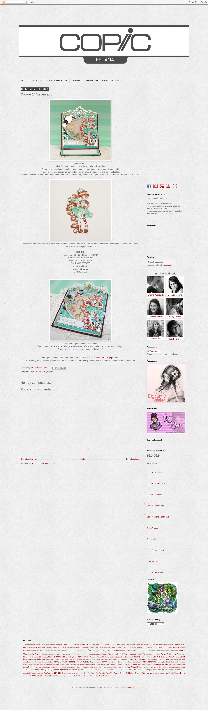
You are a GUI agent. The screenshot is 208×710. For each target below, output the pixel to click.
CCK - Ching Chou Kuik (162, 647)
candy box (115, 647)
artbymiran (163, 644)
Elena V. (181, 654)
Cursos (38, 654)
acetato (33, 644)
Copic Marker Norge (155, 572)
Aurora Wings (43, 647)
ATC (183, 645)
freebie (137, 657)
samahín (172, 667)
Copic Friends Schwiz (156, 550)
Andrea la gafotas (136, 644)
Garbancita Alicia (167, 657)
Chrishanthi (27, 651)
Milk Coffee (105, 664)
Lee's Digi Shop (134, 662)
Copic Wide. (107, 651)
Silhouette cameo (88, 670)
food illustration (115, 657)
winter (69, 676)
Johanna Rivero (40, 662)
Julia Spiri (49, 662)
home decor (124, 659)
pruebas (115, 667)
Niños (38, 667)
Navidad (31, 667)
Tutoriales (76, 80)
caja (96, 647)
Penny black (92, 667)
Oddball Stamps (46, 667)
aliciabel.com (94, 645)
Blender (70, 647)
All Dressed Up (106, 644)
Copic (32, 372)
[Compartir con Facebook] (61, 368)
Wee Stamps (50, 676)
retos (159, 667)
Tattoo (66, 673)
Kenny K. (57, 662)
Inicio (23, 80)
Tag (45, 673)
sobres (124, 670)
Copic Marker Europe (155, 506)
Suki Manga (31, 673)
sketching (111, 670)
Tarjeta (50, 673)
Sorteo (142, 670)
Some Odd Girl (134, 670)
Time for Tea (140, 673)
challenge (176, 647)
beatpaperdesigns (54, 647)
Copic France (152, 528)
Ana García (125, 644)
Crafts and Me (131, 651)
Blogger (132, 687)
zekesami (92, 676)
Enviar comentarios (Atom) (43, 464)
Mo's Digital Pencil (135, 664)
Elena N (172, 654)
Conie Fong (82, 651)
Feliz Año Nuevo (96, 657)
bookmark (76, 647)
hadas (33, 659)
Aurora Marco (30, 647)
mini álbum (113, 664)
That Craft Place (78, 673)
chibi (183, 647)
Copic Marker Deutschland (158, 517)
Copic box (99, 651)
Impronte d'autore (150, 659)
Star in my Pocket (163, 670)
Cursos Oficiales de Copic (57, 80)
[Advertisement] (166, 133)
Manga (66, 664)
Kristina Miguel (80, 662)
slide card (118, 670)
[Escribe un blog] (56, 368)
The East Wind (89, 673)
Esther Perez (59, 657)
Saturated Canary (38, 670)
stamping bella (151, 670)
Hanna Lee (81, 659)
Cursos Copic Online (111, 80)
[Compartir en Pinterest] (64, 368)
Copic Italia (151, 539)
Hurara (132, 659)
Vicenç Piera (179, 673)
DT (36, 372)
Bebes (64, 647)
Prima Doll (101, 667)
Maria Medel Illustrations (89, 664)
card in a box (128, 647)
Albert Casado (70, 645)
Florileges (105, 657)
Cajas (101, 647)
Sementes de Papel (74, 670)
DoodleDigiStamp (109, 654)
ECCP (143, 654)
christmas (36, 651)
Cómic (67, 651)
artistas (178, 645)
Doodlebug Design (94, 654)
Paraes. (74, 667)
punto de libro (124, 667)
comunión (73, 651)
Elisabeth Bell (28, 657)
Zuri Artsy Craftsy (102, 676)
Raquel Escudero (138, 667)
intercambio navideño (177, 659)
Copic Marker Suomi (155, 473)
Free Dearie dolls (127, 657)
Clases (42, 651)
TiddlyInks (130, 673)
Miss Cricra (42, 372)
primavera (108, 667)
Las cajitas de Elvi (114, 662)
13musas (26, 644)
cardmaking (138, 647)
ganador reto (154, 657)
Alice (78, 644)
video (25, 676)
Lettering (160, 662)
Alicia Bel (84, 645)
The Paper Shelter (118, 673)
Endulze (50, 657)
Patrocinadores (82, 667)
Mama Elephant (58, 664)
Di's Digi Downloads (49, 654)
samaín (177, 667)
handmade (50, 659)
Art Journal (154, 644)
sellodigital (50, 670)
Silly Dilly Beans (100, 670)
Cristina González (170, 651)
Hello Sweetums (113, 659)
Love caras (41, 664)
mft (99, 664)
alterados (116, 645)
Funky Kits (145, 657)
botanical (84, 647)
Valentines (156, 673)
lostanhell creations (30, 664)
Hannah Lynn (90, 659)
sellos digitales (60, 670)
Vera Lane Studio (167, 673)
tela (70, 673)
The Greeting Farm (103, 673)
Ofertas (55, 667)
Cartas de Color (35, 80)
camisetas (107, 647)
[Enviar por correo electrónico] (53, 368)
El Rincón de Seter (153, 654)
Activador (39, 644)
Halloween (40, 659)
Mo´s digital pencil (149, 664)
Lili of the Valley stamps (176, 662)
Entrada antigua (132, 459)
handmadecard (71, 659)
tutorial (149, 673)
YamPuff (74, 676)
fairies (87, 657)
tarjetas (50, 372)
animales (146, 644)
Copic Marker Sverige (156, 495)
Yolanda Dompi (83, 676)
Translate (167, 266)
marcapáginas (74, 664)
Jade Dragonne (28, 662)
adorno (52, 644)
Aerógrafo (59, 644)
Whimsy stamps (60, 676)
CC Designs (147, 647)
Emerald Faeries (40, 657)
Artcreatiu (170, 644)
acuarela (46, 644)
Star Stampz (175, 670)
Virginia (31, 675)
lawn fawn (124, 662)
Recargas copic (151, 667)
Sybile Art (40, 673)
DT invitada (127, 654)
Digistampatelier (80, 654)
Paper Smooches (65, 667)
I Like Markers (152, 561)
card (120, 647)
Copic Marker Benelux (156, 484)
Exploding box (71, 657)
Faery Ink (81, 657)
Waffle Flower (40, 676)
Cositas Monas (119, 651)
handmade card (60, 659)
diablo (59, 654)
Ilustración (139, 659)
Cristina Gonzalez (156, 651)
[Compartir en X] (59, 368)
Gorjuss (176, 657)
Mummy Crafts (162, 664)
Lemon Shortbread (148, 662)
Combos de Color (91, 80)
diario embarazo (67, 654)
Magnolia (49, 664)
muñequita (172, 664)
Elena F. (164, 654)
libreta (165, 662)
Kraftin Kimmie (68, 662)
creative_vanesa (143, 651)
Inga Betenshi (163, 659)
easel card (136, 654)
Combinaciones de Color (55, 651)
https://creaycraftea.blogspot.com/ (104, 357)
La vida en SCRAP (100, 662)
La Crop (90, 662)
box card (91, 647)
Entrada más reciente (30, 459)
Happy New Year (102, 659)
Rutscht (165, 667)
